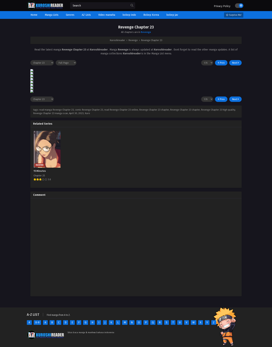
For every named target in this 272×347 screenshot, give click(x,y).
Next (235, 62)
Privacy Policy (222, 6)
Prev (222, 62)
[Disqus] (136, 247)
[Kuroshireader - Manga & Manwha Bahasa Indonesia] (45, 9)
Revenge (146, 32)
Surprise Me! (235, 15)
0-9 (37, 322)
